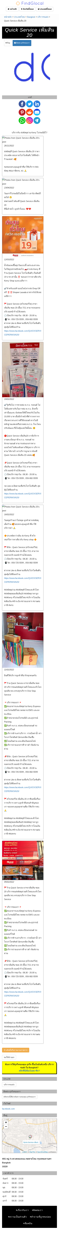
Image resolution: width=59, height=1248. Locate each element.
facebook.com (8, 1109)
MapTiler (32, 1152)
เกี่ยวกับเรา (23, 1210)
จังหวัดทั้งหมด (27, 9)
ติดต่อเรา (38, 1210)
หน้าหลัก (13, 9)
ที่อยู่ (8, 43)
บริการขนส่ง (42, 17)
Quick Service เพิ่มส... (31, 1142)
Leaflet (24, 1152)
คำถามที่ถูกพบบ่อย (41, 1217)
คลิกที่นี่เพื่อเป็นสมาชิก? (29, 1071)
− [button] (6, 1126)
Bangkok (31, 17)
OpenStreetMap (42, 1152)
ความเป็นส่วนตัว (18, 1217)
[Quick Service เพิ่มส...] (30, 1136)
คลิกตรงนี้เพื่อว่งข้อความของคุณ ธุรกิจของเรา (20, 1097)
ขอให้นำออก (9, 1057)
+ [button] (6, 1122)
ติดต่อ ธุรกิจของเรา (23, 43)
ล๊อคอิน (28, 1223)
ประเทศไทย (19, 17)
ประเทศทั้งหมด (45, 9)
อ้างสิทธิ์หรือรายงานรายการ (15, 1050)
